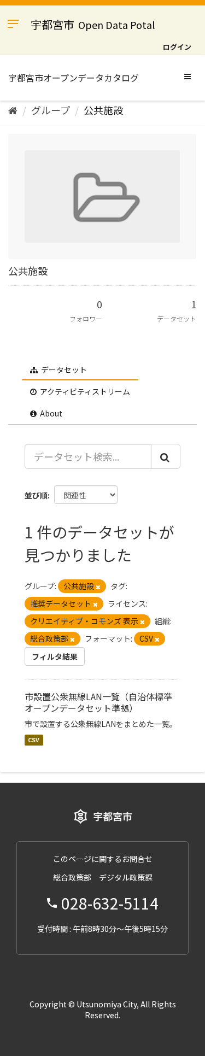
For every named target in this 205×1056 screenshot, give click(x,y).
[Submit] (165, 456)
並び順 (36, 495)
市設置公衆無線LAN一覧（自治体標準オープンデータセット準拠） (98, 702)
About (50, 413)
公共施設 (103, 110)
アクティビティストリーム (84, 391)
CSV (33, 740)
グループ (50, 110)
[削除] (98, 586)
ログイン (177, 47)
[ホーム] (12, 110)
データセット (63, 369)
